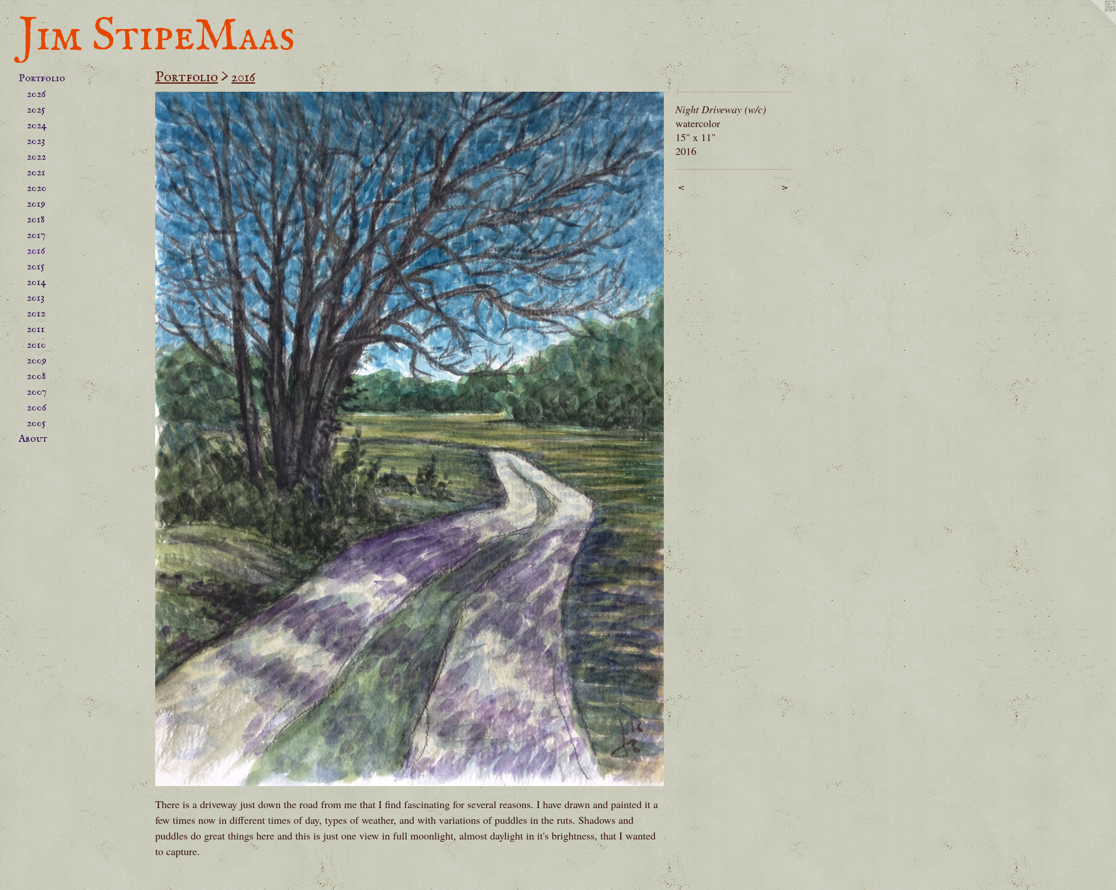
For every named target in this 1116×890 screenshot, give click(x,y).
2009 (36, 360)
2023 (36, 141)
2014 (36, 282)
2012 (36, 313)
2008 (36, 376)
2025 (36, 110)
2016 (36, 251)
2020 (36, 188)
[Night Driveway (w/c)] (409, 439)
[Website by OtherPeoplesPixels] (1093, 23)
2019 (36, 204)
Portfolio (42, 78)
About (33, 439)
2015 (36, 266)
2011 (36, 329)
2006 (36, 408)
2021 (36, 172)
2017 (36, 235)
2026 (36, 94)
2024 (36, 125)
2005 (36, 423)
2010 (36, 345)
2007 (36, 392)
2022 (36, 157)
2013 (36, 298)
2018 (36, 219)
